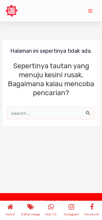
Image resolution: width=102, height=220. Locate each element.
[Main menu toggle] (90, 11)
